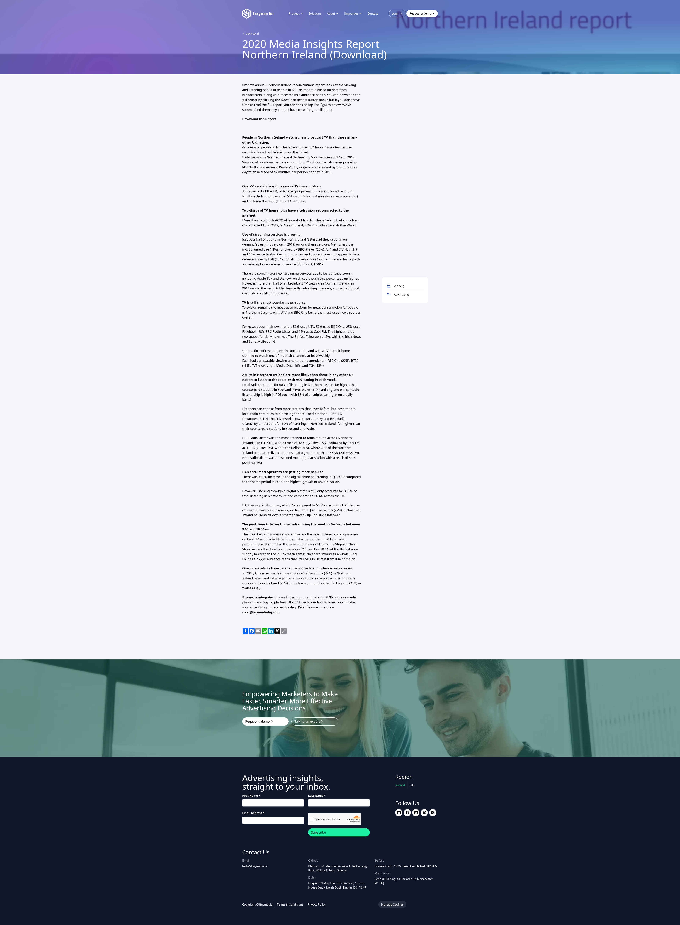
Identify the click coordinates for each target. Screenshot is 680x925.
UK (412, 785)
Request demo (420, 13)
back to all (252, 33)
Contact (372, 13)
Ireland (400, 785)
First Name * (251, 796)
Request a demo (257, 721)
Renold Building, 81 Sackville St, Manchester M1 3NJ (404, 881)
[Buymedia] (260, 14)
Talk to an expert (307, 721)
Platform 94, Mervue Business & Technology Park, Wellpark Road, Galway (337, 868)
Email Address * (253, 813)
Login (395, 13)
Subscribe (318, 832)
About (331, 13)
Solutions (315, 13)
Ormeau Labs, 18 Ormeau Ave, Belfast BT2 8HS (406, 866)
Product (294, 13)
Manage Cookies (392, 904)
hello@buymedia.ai (255, 866)
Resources (351, 13)
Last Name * (317, 796)
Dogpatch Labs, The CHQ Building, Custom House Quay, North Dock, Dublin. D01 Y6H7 (337, 885)
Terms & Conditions (290, 904)
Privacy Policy (317, 904)
